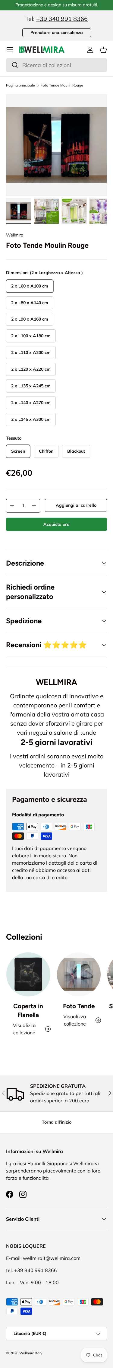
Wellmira (14, 235)
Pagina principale (20, 85)
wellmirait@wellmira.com (51, 1258)
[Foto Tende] (79, 974)
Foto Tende (79, 1006)
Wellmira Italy (30, 1353)
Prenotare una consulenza (56, 32)
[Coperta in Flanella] (28, 974)
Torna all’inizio (56, 1122)
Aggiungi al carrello (76, 505)
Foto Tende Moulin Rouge (62, 85)
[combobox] (56, 65)
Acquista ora (56, 524)
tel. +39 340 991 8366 (31, 1270)
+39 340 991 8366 (62, 18)
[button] (103, 49)
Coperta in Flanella (28, 1010)
